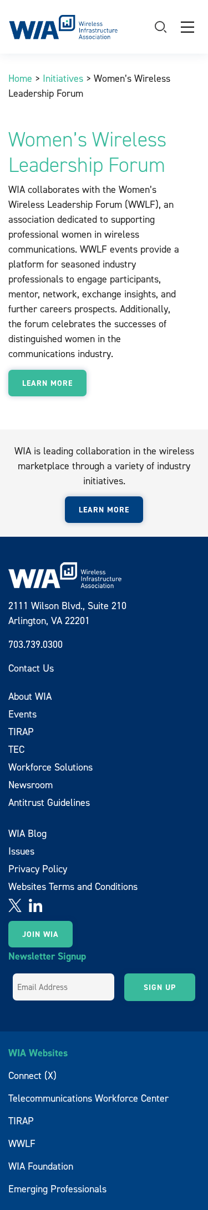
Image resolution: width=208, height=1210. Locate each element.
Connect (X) (32, 1075)
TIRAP (21, 731)
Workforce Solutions (50, 767)
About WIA (30, 696)
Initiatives (63, 78)
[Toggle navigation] (187, 27)
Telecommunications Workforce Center (88, 1098)
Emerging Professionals (57, 1189)
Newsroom (30, 784)
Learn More (47, 383)
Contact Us (31, 668)
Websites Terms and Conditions (73, 886)
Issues (21, 851)
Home (20, 78)
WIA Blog (27, 833)
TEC (16, 749)
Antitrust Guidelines (49, 802)
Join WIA (40, 934)
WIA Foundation (40, 1166)
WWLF (21, 1143)
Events (22, 714)
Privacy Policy (37, 868)
